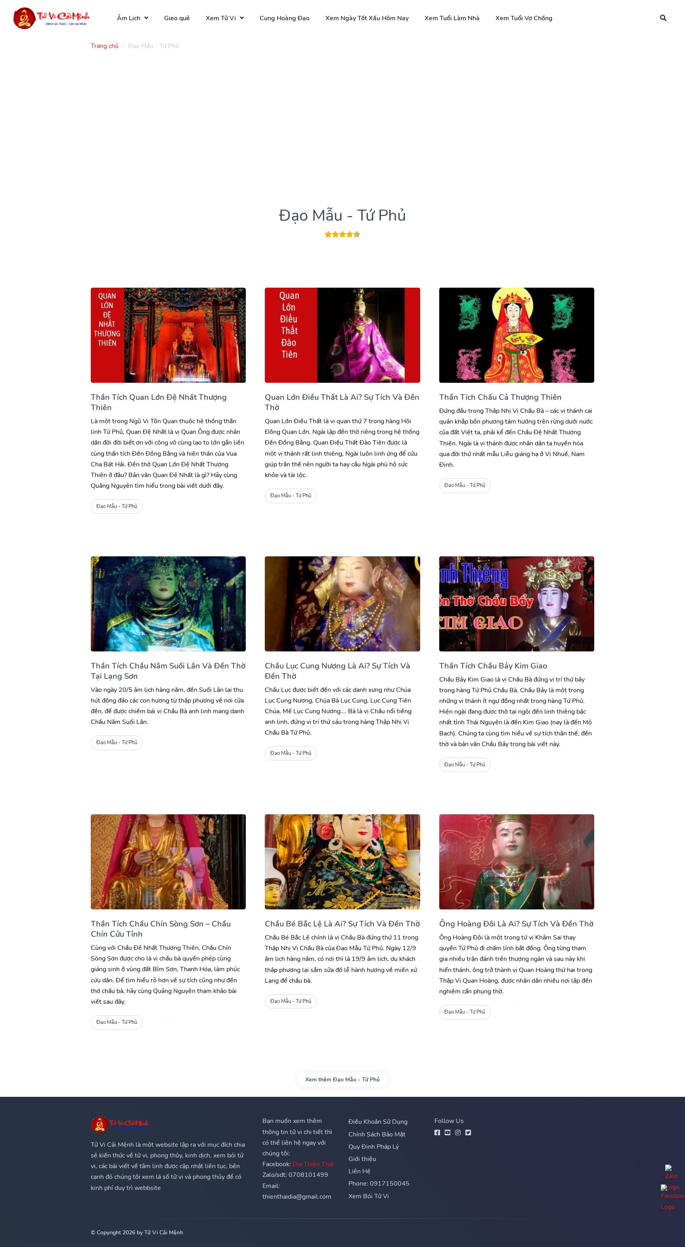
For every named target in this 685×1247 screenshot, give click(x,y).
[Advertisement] (328, 111)
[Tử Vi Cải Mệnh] (52, 18)
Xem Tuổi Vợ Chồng (524, 18)
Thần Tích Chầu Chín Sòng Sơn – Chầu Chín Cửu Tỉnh (161, 929)
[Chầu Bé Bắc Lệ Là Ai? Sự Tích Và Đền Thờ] (342, 861)
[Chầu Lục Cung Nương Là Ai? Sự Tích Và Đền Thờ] (342, 603)
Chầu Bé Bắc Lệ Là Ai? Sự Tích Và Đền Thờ (342, 924)
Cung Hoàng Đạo (285, 18)
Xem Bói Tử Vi (368, 1196)
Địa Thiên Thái (313, 1164)
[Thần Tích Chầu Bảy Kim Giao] (516, 603)
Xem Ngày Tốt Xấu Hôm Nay (367, 18)
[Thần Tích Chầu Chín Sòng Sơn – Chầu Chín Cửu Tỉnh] (168, 861)
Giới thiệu (362, 1159)
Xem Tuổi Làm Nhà (452, 18)
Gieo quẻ (177, 18)
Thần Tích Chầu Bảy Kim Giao (493, 666)
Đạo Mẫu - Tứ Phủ (116, 506)
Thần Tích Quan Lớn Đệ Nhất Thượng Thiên (159, 402)
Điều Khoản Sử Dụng (378, 1121)
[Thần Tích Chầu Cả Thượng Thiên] (516, 335)
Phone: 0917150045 (378, 1183)
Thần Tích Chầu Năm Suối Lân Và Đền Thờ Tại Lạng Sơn (168, 671)
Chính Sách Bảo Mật (377, 1134)
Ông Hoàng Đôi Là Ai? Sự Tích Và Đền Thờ (516, 924)
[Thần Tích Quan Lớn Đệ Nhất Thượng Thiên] (168, 335)
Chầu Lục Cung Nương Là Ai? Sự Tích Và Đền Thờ (337, 671)
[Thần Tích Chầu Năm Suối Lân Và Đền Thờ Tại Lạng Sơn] (168, 603)
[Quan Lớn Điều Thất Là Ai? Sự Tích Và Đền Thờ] (342, 335)
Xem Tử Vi (221, 18)
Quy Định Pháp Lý (373, 1146)
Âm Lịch (128, 18)
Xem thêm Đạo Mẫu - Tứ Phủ (342, 1079)
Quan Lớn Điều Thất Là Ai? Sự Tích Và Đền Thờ (342, 402)
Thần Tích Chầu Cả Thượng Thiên (500, 397)
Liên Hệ (359, 1171)
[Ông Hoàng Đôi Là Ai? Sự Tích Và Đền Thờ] (516, 861)
